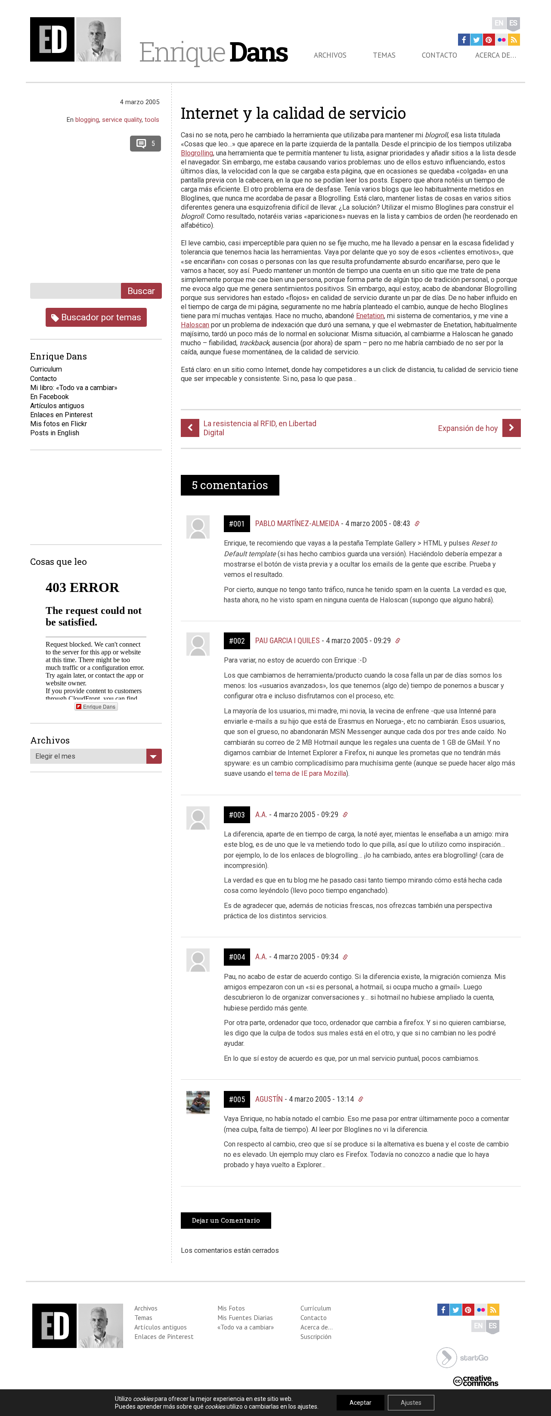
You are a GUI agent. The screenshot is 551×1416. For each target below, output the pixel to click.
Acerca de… (495, 55)
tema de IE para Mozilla (310, 773)
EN (499, 23)
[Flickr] (501, 40)
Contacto (439, 55)
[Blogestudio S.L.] (462, 1357)
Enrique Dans (99, 706)
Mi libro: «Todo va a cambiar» (74, 388)
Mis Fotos (231, 1308)
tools (152, 120)
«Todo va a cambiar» (245, 1327)
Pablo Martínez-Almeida (297, 523)
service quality (122, 120)
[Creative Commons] (475, 1380)
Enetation (370, 316)
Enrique (213, 51)
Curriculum (46, 369)
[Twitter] (477, 40)
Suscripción (315, 1336)
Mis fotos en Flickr (58, 424)
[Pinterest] (489, 40)
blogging (87, 120)
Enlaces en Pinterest (61, 415)
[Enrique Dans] (78, 39)
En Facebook (49, 397)
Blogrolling (197, 153)
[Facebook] (464, 40)
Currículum (315, 1308)
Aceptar (360, 1402)
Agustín (269, 1098)
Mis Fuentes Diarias (245, 1317)
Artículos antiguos (57, 406)
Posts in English (54, 433)
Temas (384, 55)
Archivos (330, 55)
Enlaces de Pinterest (164, 1336)
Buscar (141, 290)
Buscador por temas (100, 317)
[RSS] (514, 40)
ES (513, 23)
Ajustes (411, 1402)
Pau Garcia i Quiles (287, 640)
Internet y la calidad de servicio (293, 112)
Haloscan (195, 325)
